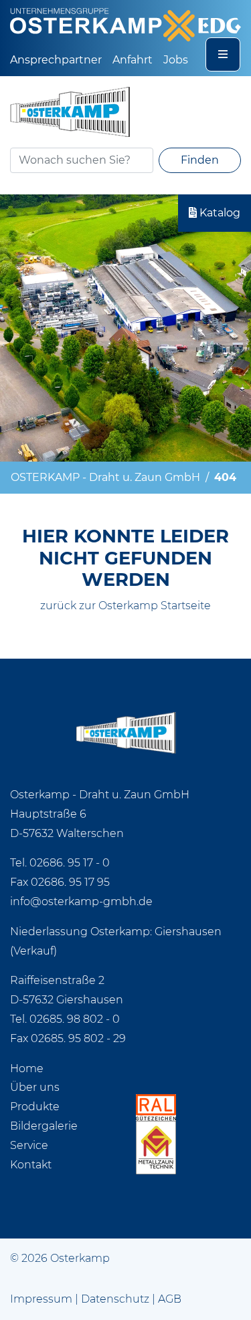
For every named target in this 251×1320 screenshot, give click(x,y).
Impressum (41, 1299)
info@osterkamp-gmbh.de (81, 901)
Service (29, 1145)
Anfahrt (132, 59)
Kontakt (31, 1164)
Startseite (186, 605)
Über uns (35, 1087)
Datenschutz (115, 1299)
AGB (169, 1299)
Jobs (175, 59)
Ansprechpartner (56, 59)
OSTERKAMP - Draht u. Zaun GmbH (105, 477)
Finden (200, 160)
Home (27, 1068)
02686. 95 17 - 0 (69, 862)
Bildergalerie (44, 1126)
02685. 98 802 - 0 (74, 1019)
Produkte (35, 1106)
